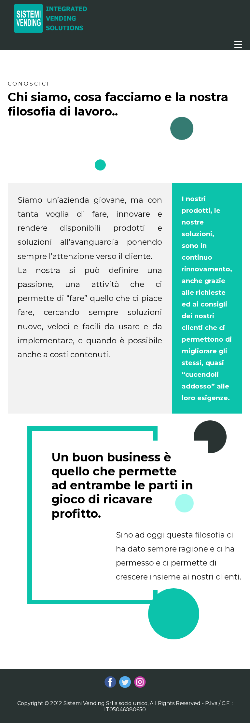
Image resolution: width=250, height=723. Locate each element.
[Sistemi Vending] (50, 18)
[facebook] (110, 682)
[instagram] (140, 682)
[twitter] (125, 682)
